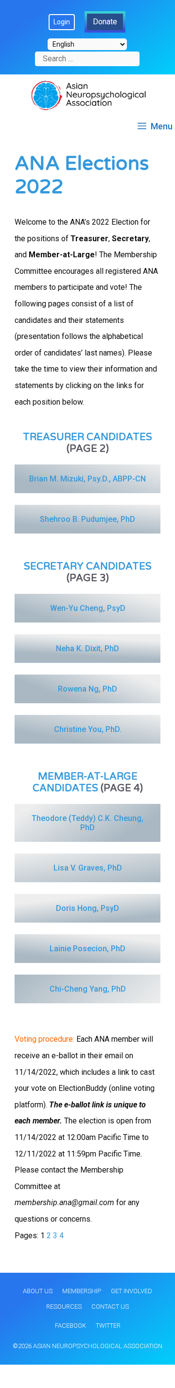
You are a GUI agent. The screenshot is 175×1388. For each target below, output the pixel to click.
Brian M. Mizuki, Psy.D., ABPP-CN (87, 478)
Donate (105, 21)
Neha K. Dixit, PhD (87, 648)
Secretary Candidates (88, 566)
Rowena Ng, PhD (87, 689)
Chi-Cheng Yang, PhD (88, 989)
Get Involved (131, 1291)
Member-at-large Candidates (85, 782)
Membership (81, 1291)
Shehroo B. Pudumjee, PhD (87, 519)
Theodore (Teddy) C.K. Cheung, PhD (88, 823)
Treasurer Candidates (87, 437)
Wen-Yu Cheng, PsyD (87, 608)
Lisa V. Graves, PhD (87, 867)
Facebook (70, 1325)
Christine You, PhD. (88, 729)
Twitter (108, 1325)
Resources (64, 1306)
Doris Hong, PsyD (87, 908)
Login (61, 22)
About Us (37, 1291)
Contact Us (110, 1306)
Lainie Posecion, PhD (87, 948)
